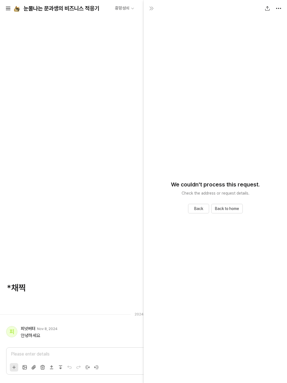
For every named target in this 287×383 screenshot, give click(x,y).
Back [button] (198, 208)
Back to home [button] (227, 208)
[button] (8, 8)
